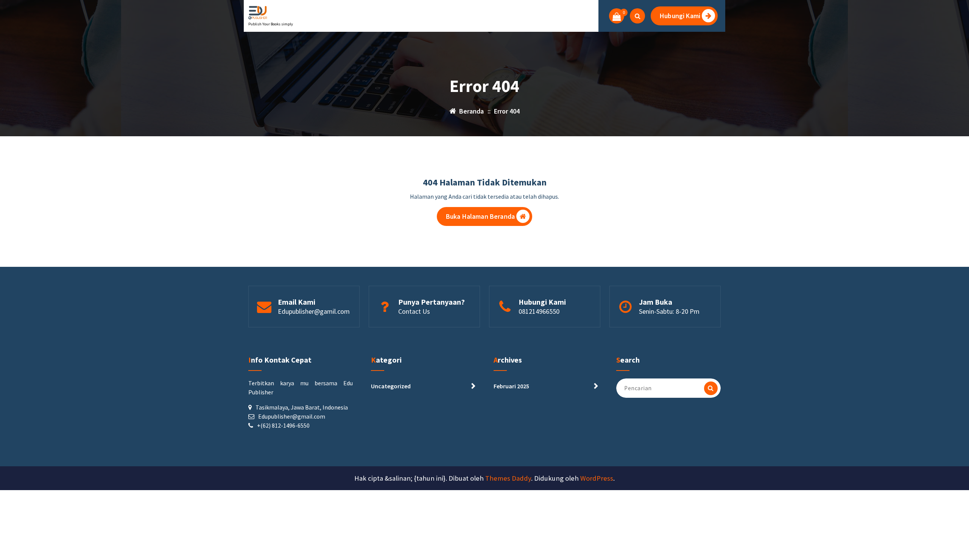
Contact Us (414, 311)
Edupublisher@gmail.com (291, 416)
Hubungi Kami (680, 15)
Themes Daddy (508, 478)
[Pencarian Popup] (637, 15)
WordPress (596, 478)
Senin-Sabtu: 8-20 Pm (669, 311)
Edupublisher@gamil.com (314, 311)
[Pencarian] (711, 388)
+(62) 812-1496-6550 (283, 425)
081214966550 (539, 311)
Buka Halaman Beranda (480, 216)
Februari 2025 (511, 386)
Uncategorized (391, 386)
